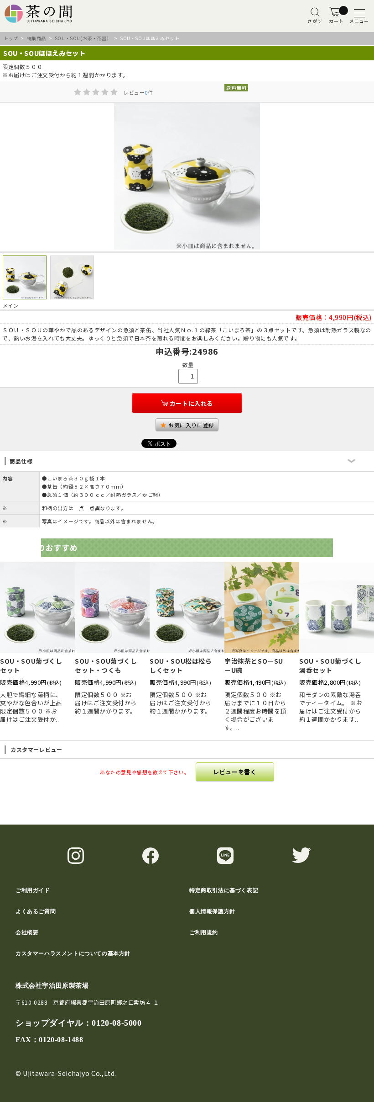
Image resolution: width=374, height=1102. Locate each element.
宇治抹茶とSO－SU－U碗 (253, 665)
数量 (188, 364)
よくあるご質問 (36, 911)
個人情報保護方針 (212, 911)
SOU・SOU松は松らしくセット (181, 665)
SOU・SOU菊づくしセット (31, 665)
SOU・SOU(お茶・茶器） (83, 38)
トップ (11, 38)
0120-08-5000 (116, 1022)
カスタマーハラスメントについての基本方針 (73, 953)
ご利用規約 (203, 932)
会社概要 (27, 932)
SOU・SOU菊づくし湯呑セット (330, 665)
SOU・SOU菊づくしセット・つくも (106, 665)
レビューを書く (234, 771)
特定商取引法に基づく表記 (223, 890)
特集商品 (36, 38)
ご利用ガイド (33, 890)
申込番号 (172, 351)
